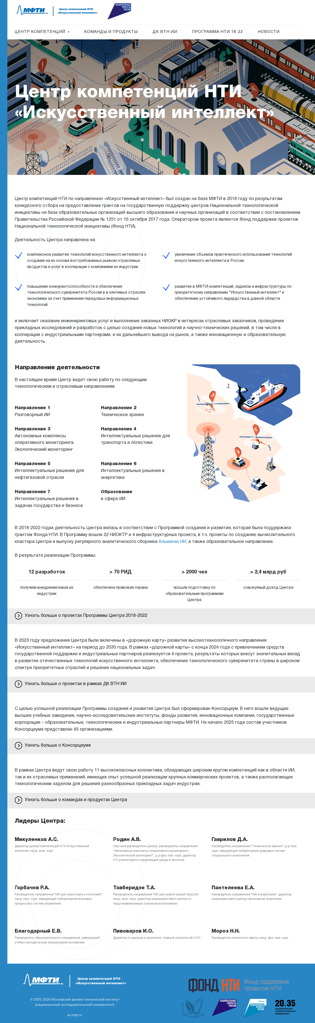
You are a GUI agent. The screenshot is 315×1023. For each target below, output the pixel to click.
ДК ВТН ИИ (165, 32)
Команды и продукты (111, 32)
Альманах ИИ (172, 542)
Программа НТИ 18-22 (217, 32)
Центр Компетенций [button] (40, 32)
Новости (269, 32)
